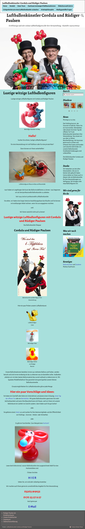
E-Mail (32, 506)
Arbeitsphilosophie (47, 9)
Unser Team (21, 6)
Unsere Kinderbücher (10, 517)
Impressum (7, 519)
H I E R (32, 477)
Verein (18, 412)
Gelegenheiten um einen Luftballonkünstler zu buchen (21, 9)
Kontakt (12, 6)
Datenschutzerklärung (10, 521)
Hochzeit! (46, 423)
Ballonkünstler (67, 264)
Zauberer (78, 264)
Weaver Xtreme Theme (77, 527)
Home (5, 6)
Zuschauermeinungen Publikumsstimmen (42, 6)
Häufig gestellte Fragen (64, 9)
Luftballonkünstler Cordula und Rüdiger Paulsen (42, 17)
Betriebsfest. (25, 398)
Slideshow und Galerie (65, 6)
